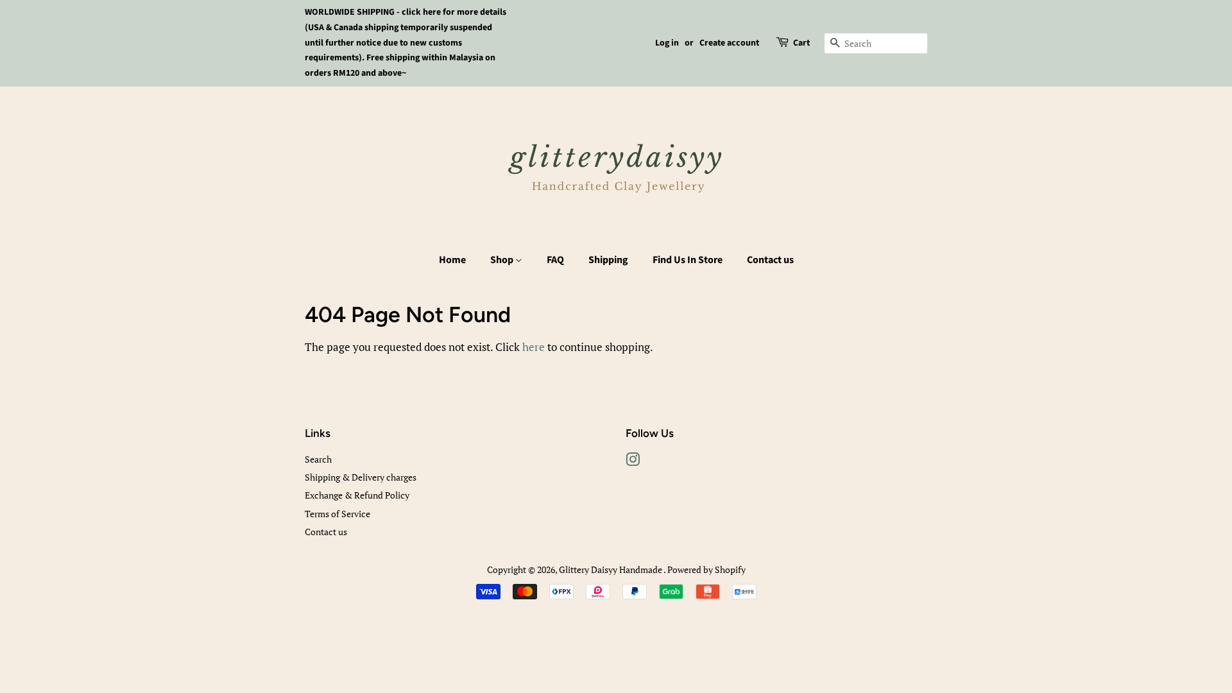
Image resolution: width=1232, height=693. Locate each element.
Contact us (770, 260)
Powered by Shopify (706, 569)
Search (318, 459)
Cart (801, 43)
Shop (502, 260)
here (533, 346)
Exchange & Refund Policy (357, 495)
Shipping (608, 260)
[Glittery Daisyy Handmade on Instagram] (633, 462)
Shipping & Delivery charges (360, 477)
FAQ (555, 260)
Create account (729, 43)
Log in (667, 43)
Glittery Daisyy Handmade (611, 569)
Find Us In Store (688, 260)
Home (452, 260)
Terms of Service (337, 514)
